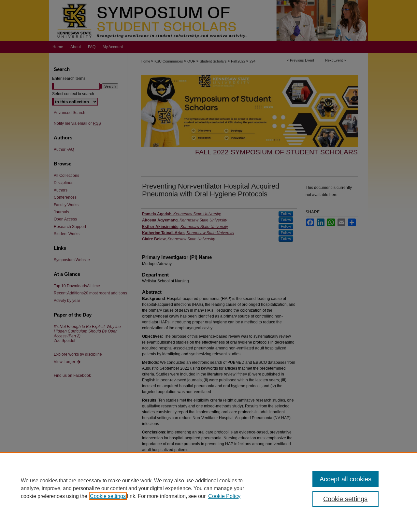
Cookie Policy (224, 496)
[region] (208, 488)
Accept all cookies (345, 479)
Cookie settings (108, 496)
